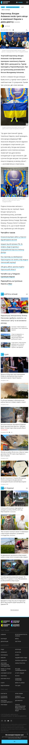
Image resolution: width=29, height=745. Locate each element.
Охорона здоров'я (21, 660)
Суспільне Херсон (8, 277)
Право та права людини (6, 669)
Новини (3, 634)
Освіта (17, 655)
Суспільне (7, 26)
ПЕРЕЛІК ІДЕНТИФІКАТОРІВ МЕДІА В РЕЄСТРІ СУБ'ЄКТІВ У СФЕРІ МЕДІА (20, 707)
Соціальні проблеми (18, 679)
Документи (19, 700)
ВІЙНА (17, 638)
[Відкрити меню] (27, 2)
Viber (10, 284)
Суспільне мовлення (4, 697)
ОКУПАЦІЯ (4, 638)
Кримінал (4, 652)
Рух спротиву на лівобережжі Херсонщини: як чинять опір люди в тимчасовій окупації (14, 259)
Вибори (3, 657)
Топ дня (17, 685)
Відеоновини (5, 685)
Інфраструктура (20, 663)
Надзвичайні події (21, 657)
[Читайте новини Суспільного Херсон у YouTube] (8, 721)
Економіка (4, 655)
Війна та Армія (20, 682)
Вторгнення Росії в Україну (13, 7)
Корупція (18, 649)
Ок (14, 741)
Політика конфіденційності (6, 701)
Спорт (22, 7)
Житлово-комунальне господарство (5, 664)
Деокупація (4, 641)
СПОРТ (3, 7)
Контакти (4, 693)
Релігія (17, 676)
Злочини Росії (5, 678)
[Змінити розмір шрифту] (26, 30)
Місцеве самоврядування (20, 669)
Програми (4, 704)
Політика (4, 676)
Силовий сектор (6, 673)
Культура (18, 652)
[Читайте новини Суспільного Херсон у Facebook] (2, 721)
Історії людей (19, 673)
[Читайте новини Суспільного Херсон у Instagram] (5, 721)
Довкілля (4, 660)
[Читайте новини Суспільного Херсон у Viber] (11, 721)
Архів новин (19, 693)
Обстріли (18, 641)
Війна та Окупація (6, 9)
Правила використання (20, 697)
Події (2, 649)
